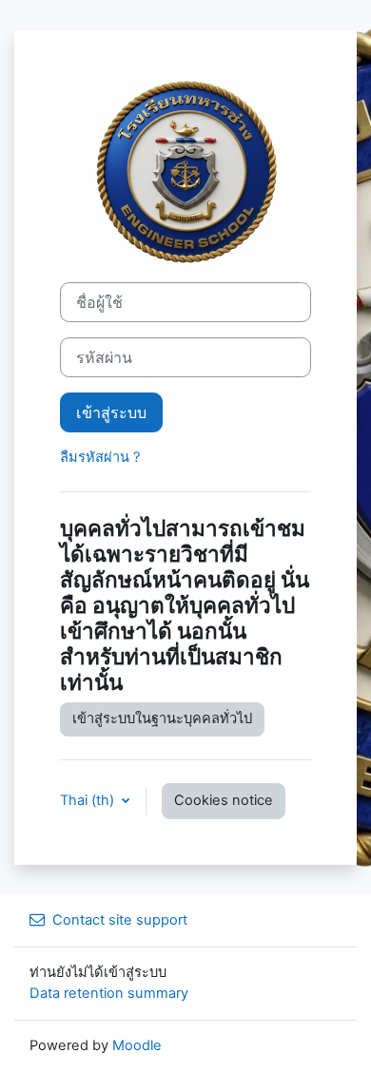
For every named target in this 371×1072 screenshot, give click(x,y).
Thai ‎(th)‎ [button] (89, 800)
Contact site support (119, 919)
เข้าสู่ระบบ (111, 412)
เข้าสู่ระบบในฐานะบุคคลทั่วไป (162, 718)
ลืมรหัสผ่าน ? (100, 457)
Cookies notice (223, 800)
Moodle (137, 1045)
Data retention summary (108, 993)
